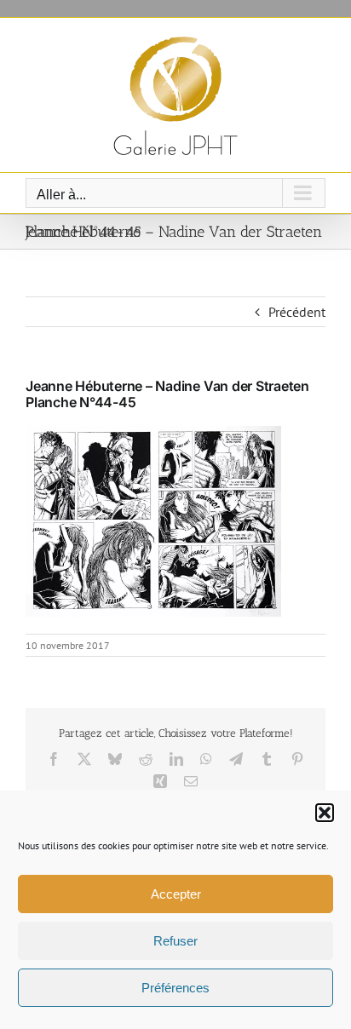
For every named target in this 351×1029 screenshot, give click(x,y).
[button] (324, 812)
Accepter (176, 894)
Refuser (175, 941)
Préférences (175, 987)
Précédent (296, 311)
